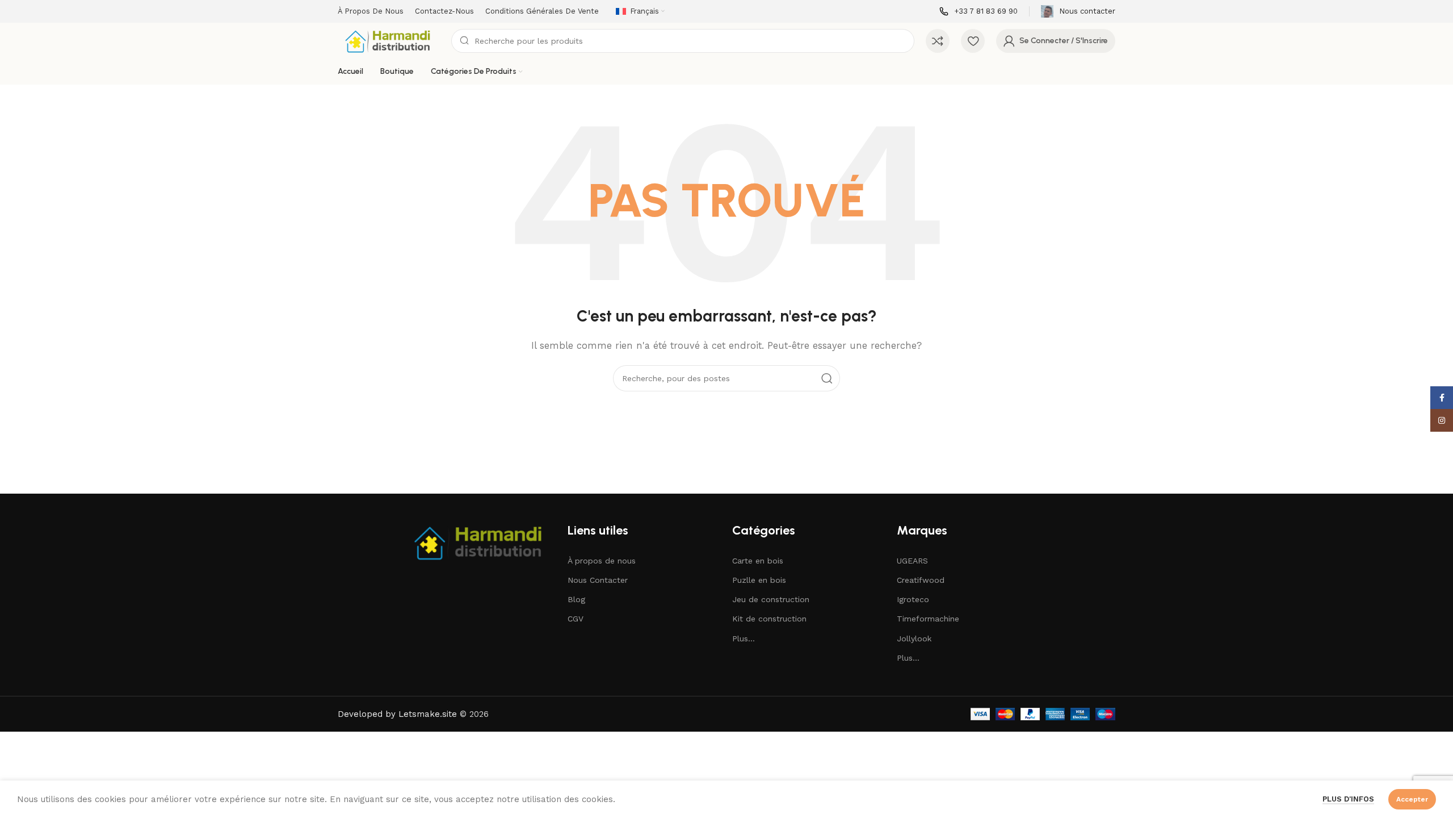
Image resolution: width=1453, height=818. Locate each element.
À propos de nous (602, 560)
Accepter (1412, 799)
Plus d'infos (1348, 799)
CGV (575, 618)
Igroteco (913, 599)
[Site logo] (389, 40)
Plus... (743, 638)
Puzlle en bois (759, 580)
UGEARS (912, 560)
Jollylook (914, 638)
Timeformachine (928, 618)
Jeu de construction (770, 599)
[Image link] (479, 541)
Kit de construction (769, 618)
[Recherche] (827, 378)
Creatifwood (920, 580)
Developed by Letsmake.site (397, 714)
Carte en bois (757, 560)
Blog (576, 599)
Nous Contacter (598, 580)
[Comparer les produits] (937, 41)
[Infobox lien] (978, 11)
